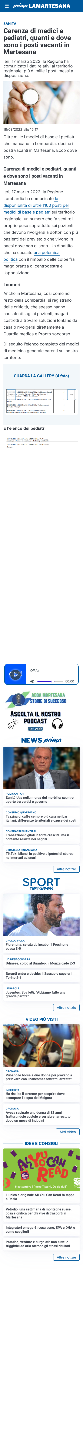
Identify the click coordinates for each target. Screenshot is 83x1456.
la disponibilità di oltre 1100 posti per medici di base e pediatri (36, 205)
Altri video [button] (68, 1132)
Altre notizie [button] (66, 869)
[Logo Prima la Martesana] (41, 6)
